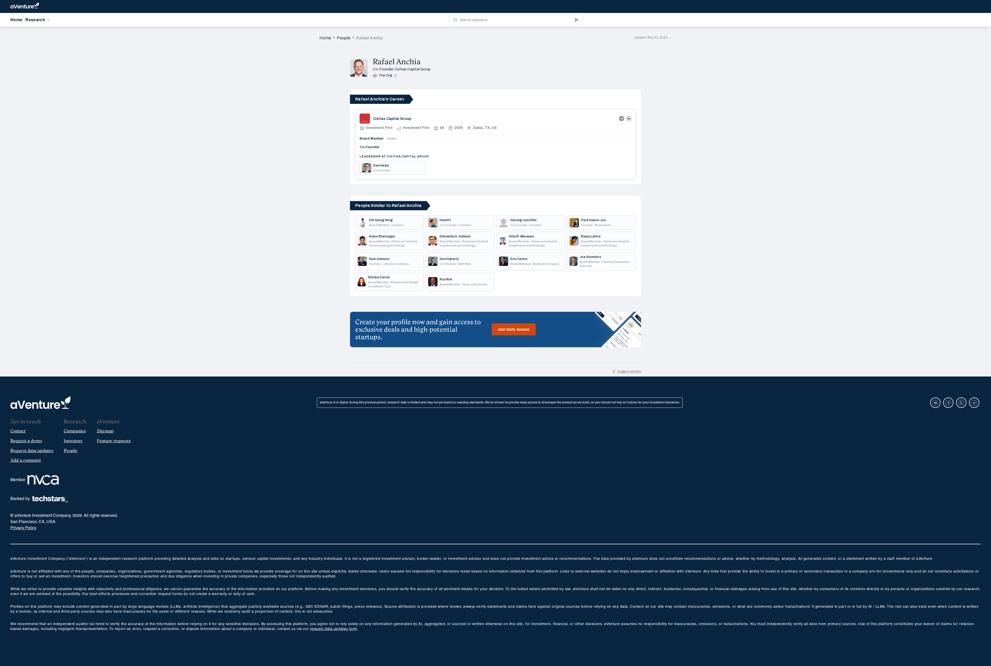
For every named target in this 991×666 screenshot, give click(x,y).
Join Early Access (513, 329)
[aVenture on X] (961, 402)
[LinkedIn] (628, 118)
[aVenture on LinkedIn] (935, 402)
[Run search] (455, 20)
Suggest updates (629, 371)
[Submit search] (577, 20)
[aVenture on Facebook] (948, 402)
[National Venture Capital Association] (43, 480)
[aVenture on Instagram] (974, 402)
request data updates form (333, 629)
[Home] (24, 6)
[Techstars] (50, 499)
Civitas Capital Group (413, 69)
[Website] (621, 118)
